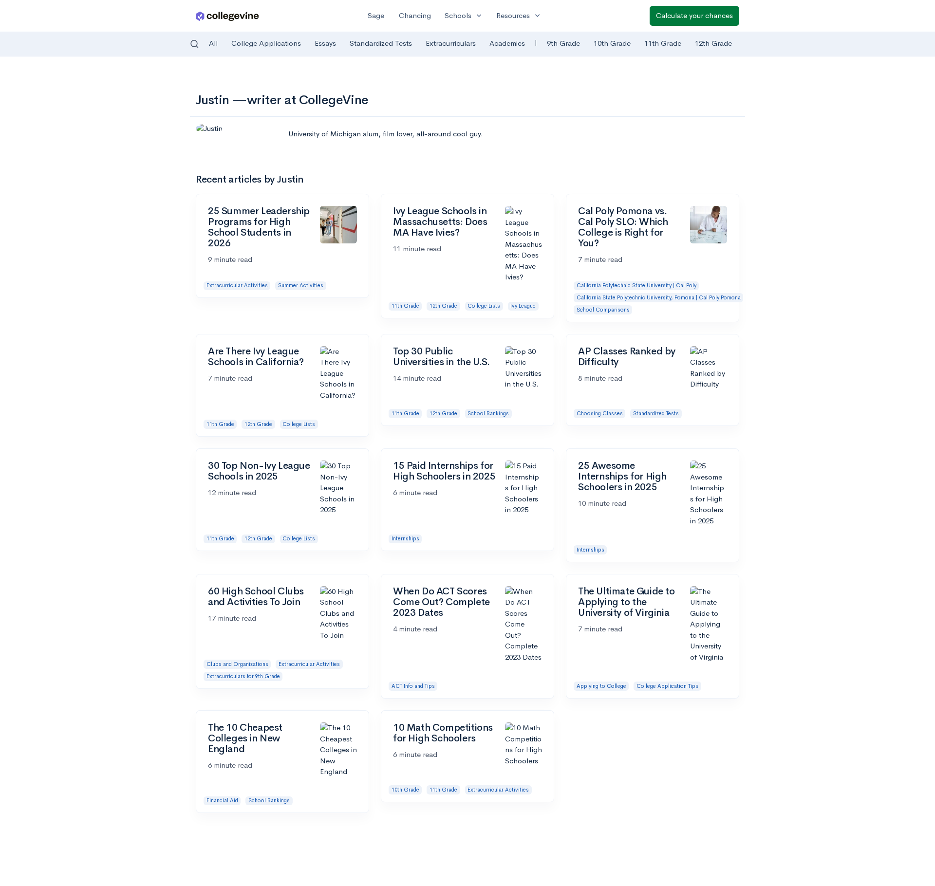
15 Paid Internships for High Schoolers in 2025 (444, 471)
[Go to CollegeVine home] (227, 15)
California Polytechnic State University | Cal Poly (636, 285)
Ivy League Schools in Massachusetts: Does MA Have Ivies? (440, 222)
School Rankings (488, 413)
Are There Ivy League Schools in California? (255, 356)
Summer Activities (300, 285)
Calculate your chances (694, 15)
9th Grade (563, 43)
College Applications (266, 43)
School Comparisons (603, 309)
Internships (405, 538)
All (213, 43)
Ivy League (523, 305)
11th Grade (662, 43)
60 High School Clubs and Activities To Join (256, 596)
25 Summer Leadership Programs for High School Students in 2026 (259, 227)
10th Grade (612, 43)
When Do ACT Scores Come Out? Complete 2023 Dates (441, 602)
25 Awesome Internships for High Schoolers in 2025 (622, 476)
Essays (325, 43)
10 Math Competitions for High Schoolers (443, 732)
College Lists (484, 305)
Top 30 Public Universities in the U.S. (441, 356)
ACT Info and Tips (413, 686)
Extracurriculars (451, 43)
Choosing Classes (600, 413)
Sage (376, 15)
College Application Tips (667, 686)
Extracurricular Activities (237, 285)
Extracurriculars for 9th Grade (243, 676)
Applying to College (601, 686)
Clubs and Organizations (237, 664)
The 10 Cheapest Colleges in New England (245, 738)
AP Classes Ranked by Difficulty (626, 356)
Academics (507, 43)
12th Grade (713, 43)
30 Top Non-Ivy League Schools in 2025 (259, 471)
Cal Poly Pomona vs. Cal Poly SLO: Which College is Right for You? (623, 227)
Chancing (415, 15)
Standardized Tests (381, 43)
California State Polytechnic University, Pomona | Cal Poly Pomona (659, 297)
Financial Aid (222, 800)
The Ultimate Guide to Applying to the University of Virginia (626, 602)
